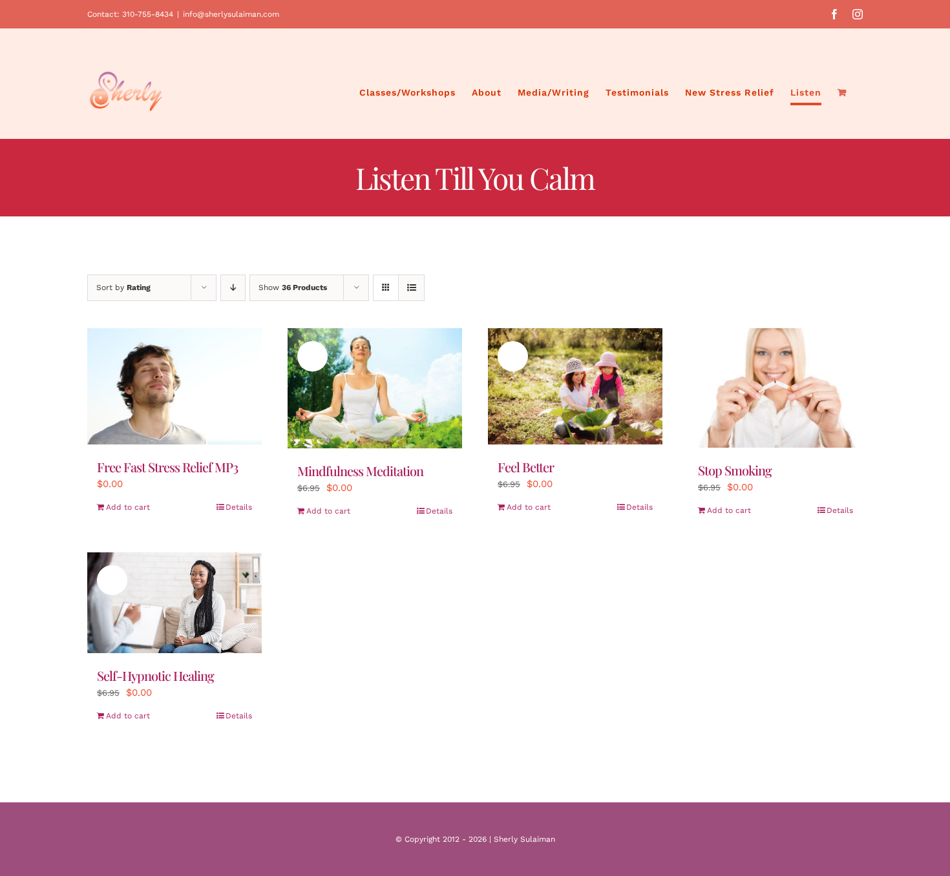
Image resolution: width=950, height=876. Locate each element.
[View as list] (411, 287)
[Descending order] (233, 288)
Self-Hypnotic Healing (155, 675)
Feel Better (526, 466)
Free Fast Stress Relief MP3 (167, 466)
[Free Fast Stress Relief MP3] (174, 386)
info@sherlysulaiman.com (231, 14)
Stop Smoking (735, 470)
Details (239, 507)
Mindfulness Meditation (360, 470)
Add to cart (128, 507)
